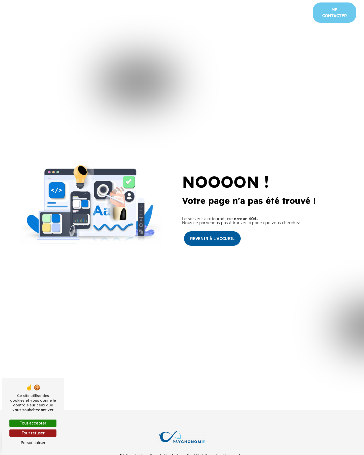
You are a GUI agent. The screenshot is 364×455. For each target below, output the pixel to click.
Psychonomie (47, 12)
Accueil (17, 12)
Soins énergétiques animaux (276, 12)
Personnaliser (33, 442)
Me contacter (334, 12)
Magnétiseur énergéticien (97, 12)
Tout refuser (33, 432)
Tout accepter (33, 423)
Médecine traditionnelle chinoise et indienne (185, 12)
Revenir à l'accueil (212, 238)
